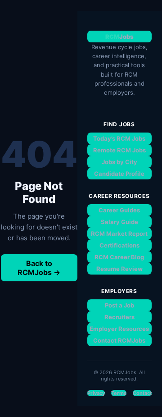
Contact (142, 393)
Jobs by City (119, 161)
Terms (118, 393)
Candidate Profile (119, 173)
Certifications (119, 245)
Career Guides (119, 210)
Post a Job (119, 305)
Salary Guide (119, 221)
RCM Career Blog (119, 257)
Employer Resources (119, 328)
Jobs (119, 36)
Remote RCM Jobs (119, 150)
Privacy (96, 393)
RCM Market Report (119, 233)
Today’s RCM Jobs (119, 138)
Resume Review (119, 268)
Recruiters (119, 317)
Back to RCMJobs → (39, 268)
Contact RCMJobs (119, 340)
